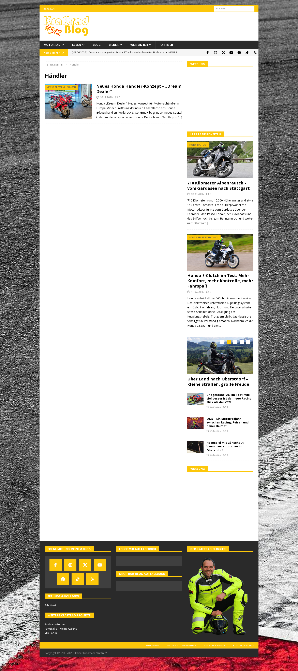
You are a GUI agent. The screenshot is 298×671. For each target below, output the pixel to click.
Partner (166, 45)
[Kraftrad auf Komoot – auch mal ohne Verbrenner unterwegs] (254, 52)
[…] (180, 117)
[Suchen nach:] (234, 8)
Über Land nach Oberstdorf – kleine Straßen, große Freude (218, 381)
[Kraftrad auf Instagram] (215, 52)
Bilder (114, 45)
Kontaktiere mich (243, 644)
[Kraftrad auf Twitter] (223, 52)
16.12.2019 (106, 97)
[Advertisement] (220, 98)
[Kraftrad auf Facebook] (207, 52)
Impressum (152, 644)
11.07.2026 (197, 292)
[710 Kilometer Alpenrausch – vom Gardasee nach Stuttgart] (220, 159)
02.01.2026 (215, 405)
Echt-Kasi (50, 604)
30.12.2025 (215, 453)
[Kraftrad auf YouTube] (231, 52)
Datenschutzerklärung (181, 644)
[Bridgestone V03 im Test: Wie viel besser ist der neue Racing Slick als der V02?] (195, 398)
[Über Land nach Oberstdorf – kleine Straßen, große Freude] (220, 355)
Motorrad (52, 45)
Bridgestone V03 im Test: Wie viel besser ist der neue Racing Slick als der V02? (229, 397)
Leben (76, 45)
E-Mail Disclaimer (214, 644)
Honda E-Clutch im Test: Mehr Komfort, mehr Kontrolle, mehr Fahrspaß (220, 281)
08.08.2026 (197, 194)
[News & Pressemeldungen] (68, 102)
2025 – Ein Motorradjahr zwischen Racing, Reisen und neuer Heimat (228, 421)
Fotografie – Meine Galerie (61, 627)
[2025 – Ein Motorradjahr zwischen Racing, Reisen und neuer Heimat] (195, 422)
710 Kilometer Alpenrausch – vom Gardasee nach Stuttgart (218, 185)
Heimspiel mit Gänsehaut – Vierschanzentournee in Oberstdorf (226, 445)
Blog (97, 45)
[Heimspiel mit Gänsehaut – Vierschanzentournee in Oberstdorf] (195, 446)
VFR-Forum (51, 632)
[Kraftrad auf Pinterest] (239, 52)
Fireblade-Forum (55, 623)
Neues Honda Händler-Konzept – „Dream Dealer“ (138, 88)
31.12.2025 (215, 429)
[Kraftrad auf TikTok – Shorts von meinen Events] (247, 52)
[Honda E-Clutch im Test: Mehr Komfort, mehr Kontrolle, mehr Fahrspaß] (220, 252)
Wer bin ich (139, 45)
